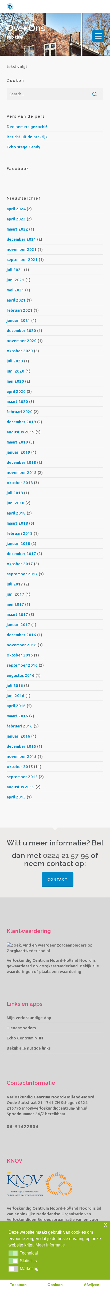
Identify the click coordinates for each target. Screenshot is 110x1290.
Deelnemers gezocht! (27, 126)
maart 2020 (17, 401)
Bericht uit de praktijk (27, 136)
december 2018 (21, 462)
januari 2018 (18, 543)
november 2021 (22, 249)
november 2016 (22, 645)
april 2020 (16, 391)
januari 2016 (18, 736)
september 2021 (22, 259)
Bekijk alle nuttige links (28, 1048)
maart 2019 (17, 442)
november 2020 (22, 340)
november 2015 (22, 756)
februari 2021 (20, 310)
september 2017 (22, 574)
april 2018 (16, 513)
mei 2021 (15, 290)
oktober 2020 (20, 351)
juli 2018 (15, 492)
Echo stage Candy (23, 147)
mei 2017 (15, 604)
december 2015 (21, 746)
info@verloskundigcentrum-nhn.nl (54, 1108)
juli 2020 (15, 361)
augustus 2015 (20, 787)
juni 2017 (15, 594)
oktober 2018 (20, 482)
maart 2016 (17, 716)
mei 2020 (15, 381)
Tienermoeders (21, 1028)
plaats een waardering (60, 971)
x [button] (105, 1224)
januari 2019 (18, 452)
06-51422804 (22, 1126)
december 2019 (21, 422)
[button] (13, 1253)
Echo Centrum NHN (25, 1038)
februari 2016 (20, 726)
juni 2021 (15, 280)
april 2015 (16, 797)
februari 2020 (20, 411)
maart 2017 (17, 614)
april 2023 (16, 219)
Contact (58, 879)
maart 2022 (17, 229)
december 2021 (21, 239)
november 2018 (22, 472)
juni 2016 (15, 695)
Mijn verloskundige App (29, 1017)
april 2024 (16, 209)
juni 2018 (15, 503)
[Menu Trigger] (98, 36)
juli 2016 (15, 685)
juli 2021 (15, 269)
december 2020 (21, 330)
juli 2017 (15, 584)
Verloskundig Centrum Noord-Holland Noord (49, 960)
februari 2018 (20, 533)
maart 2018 (17, 523)
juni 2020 (15, 371)
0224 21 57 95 (66, 855)
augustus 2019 (20, 432)
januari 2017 (18, 624)
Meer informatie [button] (50, 1245)
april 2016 (16, 705)
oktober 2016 (20, 655)
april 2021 (16, 300)
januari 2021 (18, 320)
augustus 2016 (20, 675)
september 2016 (22, 665)
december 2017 (21, 553)
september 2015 (22, 776)
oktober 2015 (20, 766)
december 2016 (21, 634)
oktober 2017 (20, 563)
